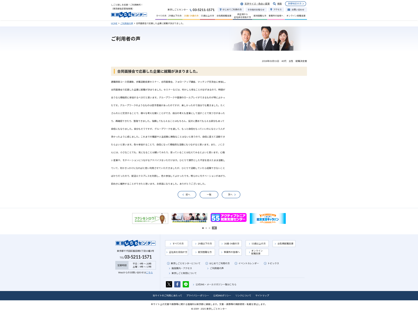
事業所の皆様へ (232, 252)
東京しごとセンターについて (186, 263)
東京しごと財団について (184, 273)
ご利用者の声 (217, 268)
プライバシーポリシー (197, 295)
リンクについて (243, 295)
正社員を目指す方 (178, 252)
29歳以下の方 (205, 243)
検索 (279, 3)
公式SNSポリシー (222, 295)
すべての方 (178, 243)
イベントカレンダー (248, 263)
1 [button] (203, 228)
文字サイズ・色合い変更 (257, 3)
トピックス (273, 263)
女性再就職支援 (285, 243)
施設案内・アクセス (182, 268)
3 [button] (209, 228)
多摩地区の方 (295, 3)
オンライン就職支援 (257, 252)
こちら (149, 272)
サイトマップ (262, 295)
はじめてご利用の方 (219, 263)
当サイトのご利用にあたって (167, 295)
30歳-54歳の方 (231, 243)
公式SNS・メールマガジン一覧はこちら (216, 284)
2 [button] (206, 228)
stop (214, 227)
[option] (151, 217)
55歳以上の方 (259, 243)
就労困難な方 (205, 252)
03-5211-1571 (138, 256)
